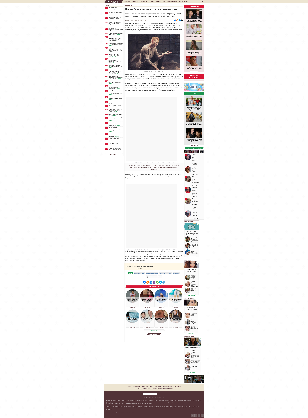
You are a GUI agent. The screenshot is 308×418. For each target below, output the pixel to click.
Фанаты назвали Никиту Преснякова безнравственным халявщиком (194, 125)
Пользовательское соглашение (159, 388)
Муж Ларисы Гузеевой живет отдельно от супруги (139, 267)
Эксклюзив (135, 1)
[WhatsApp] (157, 282)
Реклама (170, 388)
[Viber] (154, 282)
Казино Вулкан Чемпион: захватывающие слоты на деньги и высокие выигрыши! (116, 92)
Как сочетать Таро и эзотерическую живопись (115, 9)
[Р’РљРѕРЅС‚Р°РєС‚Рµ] (175, 20)
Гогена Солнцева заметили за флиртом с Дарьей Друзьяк (192, 348)
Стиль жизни (189, 298)
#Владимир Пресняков (165, 273)
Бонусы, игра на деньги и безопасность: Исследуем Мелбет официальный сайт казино (115, 49)
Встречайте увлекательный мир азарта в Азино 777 (115, 119)
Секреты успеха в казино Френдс (115, 102)
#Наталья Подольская (152, 273)
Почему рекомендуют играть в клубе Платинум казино (115, 149)
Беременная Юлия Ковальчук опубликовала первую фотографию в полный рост (194, 52)
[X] (182, 20)
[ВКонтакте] (195, 415)
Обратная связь (146, 388)
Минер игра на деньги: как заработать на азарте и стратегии (115, 18)
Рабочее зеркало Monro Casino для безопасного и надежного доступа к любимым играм (115, 71)
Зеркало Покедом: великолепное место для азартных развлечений (115, 129)
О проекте (138, 388)
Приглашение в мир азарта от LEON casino (116, 34)
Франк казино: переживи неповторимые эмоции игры (115, 66)
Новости (127, 1)
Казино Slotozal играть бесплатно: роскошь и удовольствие (114, 87)
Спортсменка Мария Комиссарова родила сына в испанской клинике (132, 300)
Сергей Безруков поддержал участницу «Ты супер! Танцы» (161, 299)
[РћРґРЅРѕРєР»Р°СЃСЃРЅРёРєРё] (177, 20)
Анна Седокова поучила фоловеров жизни (191, 271)
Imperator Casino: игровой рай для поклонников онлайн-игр (116, 44)
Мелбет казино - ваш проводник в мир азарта (114, 140)
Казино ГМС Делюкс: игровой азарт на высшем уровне (116, 82)
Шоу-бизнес (188, 221)
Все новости (114, 154)
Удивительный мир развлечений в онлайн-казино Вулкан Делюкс (116, 77)
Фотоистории (160, 1)
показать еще (154, 330)
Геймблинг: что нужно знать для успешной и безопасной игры (115, 14)
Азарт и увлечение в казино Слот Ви (115, 115)
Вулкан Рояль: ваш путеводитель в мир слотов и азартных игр (116, 145)
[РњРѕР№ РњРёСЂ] (180, 20)
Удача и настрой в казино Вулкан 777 (115, 106)
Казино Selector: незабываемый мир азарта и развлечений (115, 124)
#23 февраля (176, 273)
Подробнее (132, 307)
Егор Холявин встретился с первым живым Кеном (161, 319)
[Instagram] (202, 417)
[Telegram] (163, 282)
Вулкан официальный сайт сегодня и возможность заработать (115, 135)
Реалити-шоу (183, 1)
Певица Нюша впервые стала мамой (147, 319)
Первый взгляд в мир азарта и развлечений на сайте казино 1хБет (115, 110)
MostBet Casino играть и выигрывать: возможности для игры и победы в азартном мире (115, 38)
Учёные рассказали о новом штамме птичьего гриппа (175, 299)
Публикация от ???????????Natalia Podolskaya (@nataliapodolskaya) (145, 162)
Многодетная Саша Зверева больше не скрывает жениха (132, 320)
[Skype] (160, 282)
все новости (194, 72)
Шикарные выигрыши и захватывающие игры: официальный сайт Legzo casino (115, 60)
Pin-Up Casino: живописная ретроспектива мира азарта (115, 98)
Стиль (152, 1)
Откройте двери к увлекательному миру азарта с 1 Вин (116, 29)
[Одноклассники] (199, 415)
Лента (107, 5)
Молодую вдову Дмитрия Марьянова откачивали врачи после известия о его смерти (194, 36)
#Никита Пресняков (139, 273)
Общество (144, 1)
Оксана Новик (129, 20)
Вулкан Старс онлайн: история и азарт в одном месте (114, 55)
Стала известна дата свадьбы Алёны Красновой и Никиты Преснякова (194, 140)
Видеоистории (172, 1)
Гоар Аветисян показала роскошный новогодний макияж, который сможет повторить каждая (191, 311)
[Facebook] (192, 415)
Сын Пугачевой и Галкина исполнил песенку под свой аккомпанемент (147, 300)
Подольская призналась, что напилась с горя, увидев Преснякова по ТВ (194, 109)
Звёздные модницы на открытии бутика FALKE (175, 319)
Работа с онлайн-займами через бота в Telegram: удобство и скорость (115, 24)
